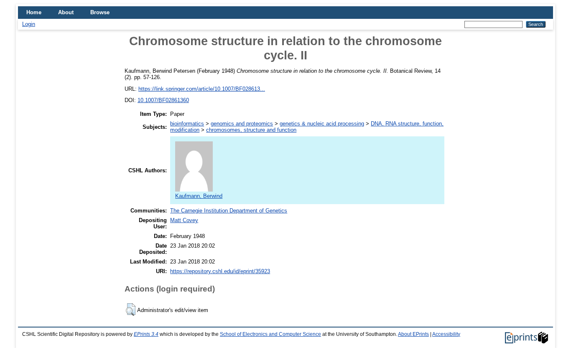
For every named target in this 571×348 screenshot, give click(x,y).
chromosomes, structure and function (251, 130)
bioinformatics (187, 123)
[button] (130, 309)
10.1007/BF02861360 (163, 100)
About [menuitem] (66, 12)
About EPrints (413, 334)
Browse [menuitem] (100, 12)
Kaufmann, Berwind (198, 196)
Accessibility (446, 334)
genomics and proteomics (242, 123)
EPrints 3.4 (146, 334)
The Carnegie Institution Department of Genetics (228, 210)
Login (28, 24)
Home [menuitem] (33, 12)
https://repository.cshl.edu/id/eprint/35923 (220, 271)
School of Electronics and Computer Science (270, 334)
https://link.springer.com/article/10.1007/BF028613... (201, 89)
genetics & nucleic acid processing (322, 123)
